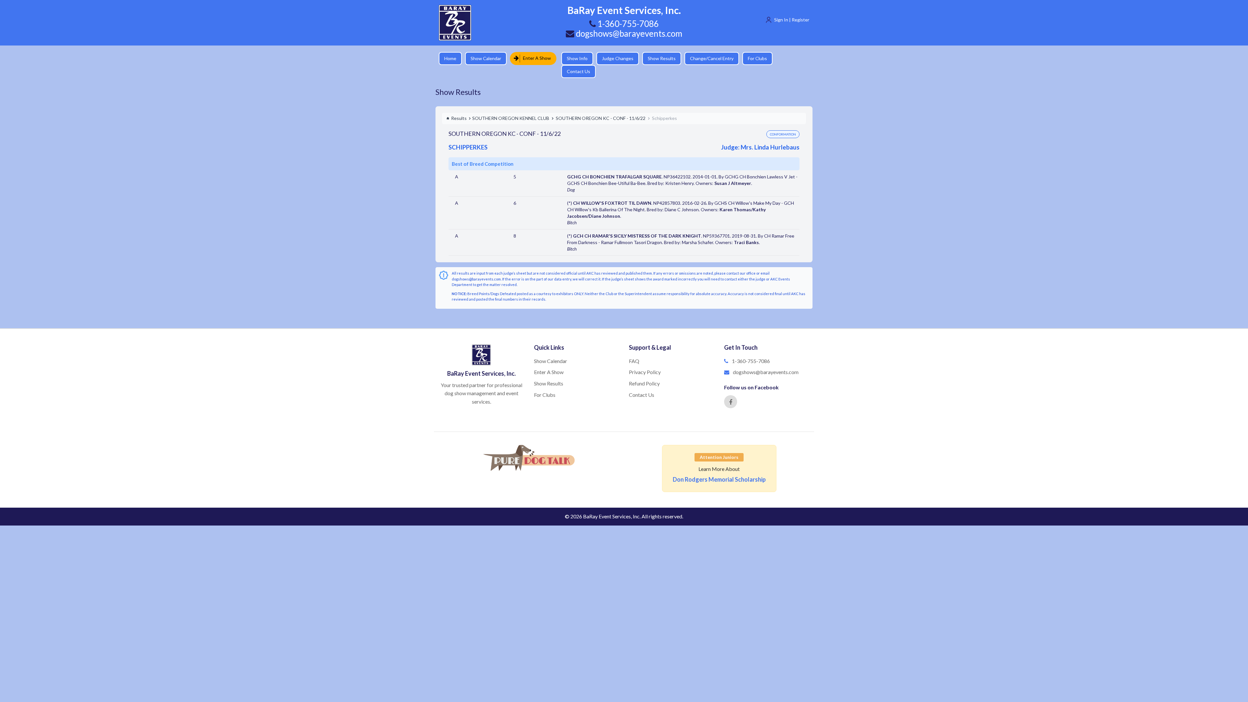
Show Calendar (486, 58)
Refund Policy (644, 372)
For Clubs (752, 58)
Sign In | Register (791, 19)
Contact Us (788, 58)
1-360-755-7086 (751, 349)
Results (459, 107)
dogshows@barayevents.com (628, 33)
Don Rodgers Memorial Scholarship (719, 468)
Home (450, 58)
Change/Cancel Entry (707, 58)
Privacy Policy (645, 361)
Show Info (572, 58)
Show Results (657, 58)
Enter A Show (534, 58)
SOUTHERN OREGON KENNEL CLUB (510, 107)
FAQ (634, 349)
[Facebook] (730, 390)
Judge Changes (613, 58)
